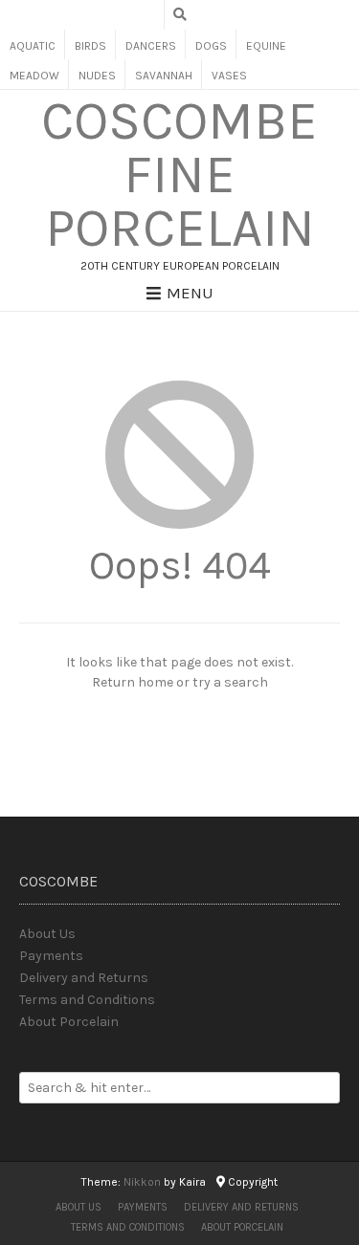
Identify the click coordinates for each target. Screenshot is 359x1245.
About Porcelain (69, 1022)
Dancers (150, 46)
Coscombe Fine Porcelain (179, 175)
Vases (229, 75)
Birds (90, 46)
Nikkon (142, 1182)
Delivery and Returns (83, 978)
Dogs (211, 46)
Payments (51, 956)
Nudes (97, 75)
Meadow (34, 75)
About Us (47, 934)
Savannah (163, 75)
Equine (266, 46)
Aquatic (33, 46)
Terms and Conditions (87, 1000)
